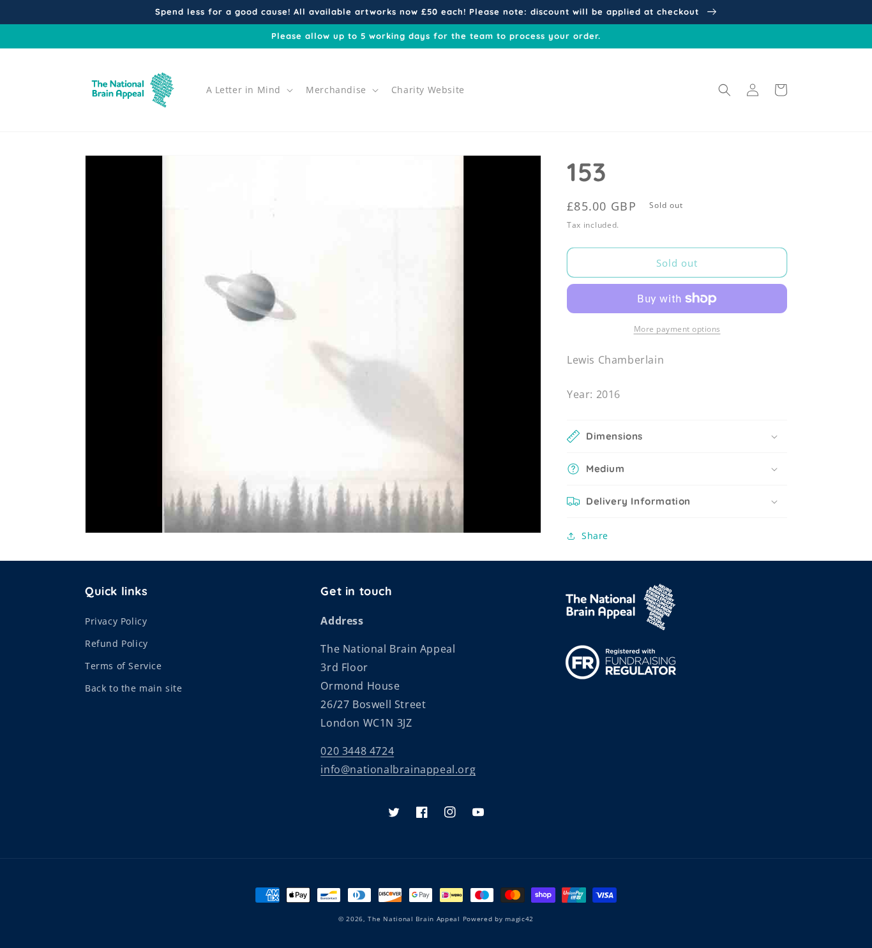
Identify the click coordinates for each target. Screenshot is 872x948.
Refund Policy (116, 643)
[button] (249, 90)
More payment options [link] (677, 328)
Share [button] (595, 536)
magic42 (519, 918)
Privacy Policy (116, 621)
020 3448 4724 (357, 751)
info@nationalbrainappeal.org (398, 769)
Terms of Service (123, 666)
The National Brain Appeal (414, 918)
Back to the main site (134, 688)
